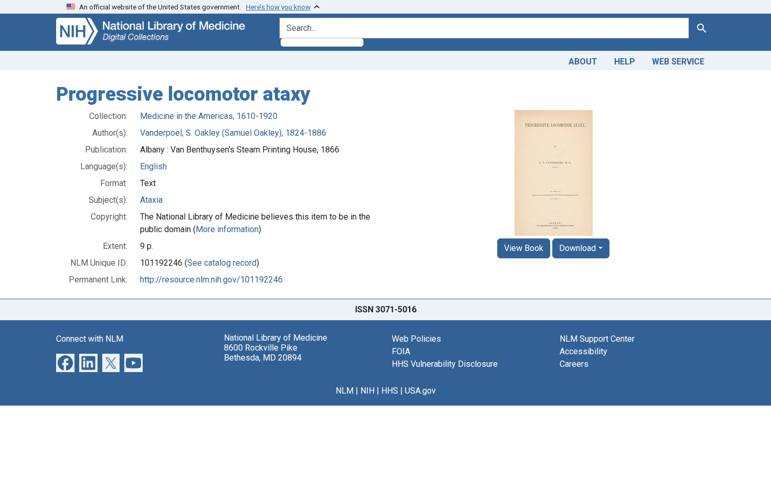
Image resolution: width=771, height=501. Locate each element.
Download (577, 248)
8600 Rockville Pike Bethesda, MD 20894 (263, 353)
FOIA (401, 351)
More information (227, 229)
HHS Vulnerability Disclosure (445, 364)
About (583, 62)
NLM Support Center (597, 339)
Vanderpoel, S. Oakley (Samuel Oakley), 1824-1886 (233, 133)
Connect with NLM (89, 339)
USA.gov (420, 391)
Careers (574, 364)
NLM (345, 391)
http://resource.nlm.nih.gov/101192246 (211, 280)
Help (624, 62)
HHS (389, 391)
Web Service (678, 62)
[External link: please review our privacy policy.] (65, 362)
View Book (523, 248)
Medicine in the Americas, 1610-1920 (208, 116)
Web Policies (416, 339)
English (153, 166)
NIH (367, 391)
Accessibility (583, 351)
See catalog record (221, 263)
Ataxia (151, 200)
